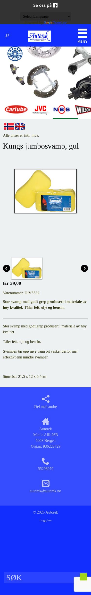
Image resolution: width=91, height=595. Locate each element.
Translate (60, 23)
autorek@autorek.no (45, 491)
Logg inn (46, 520)
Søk (8, 36)
